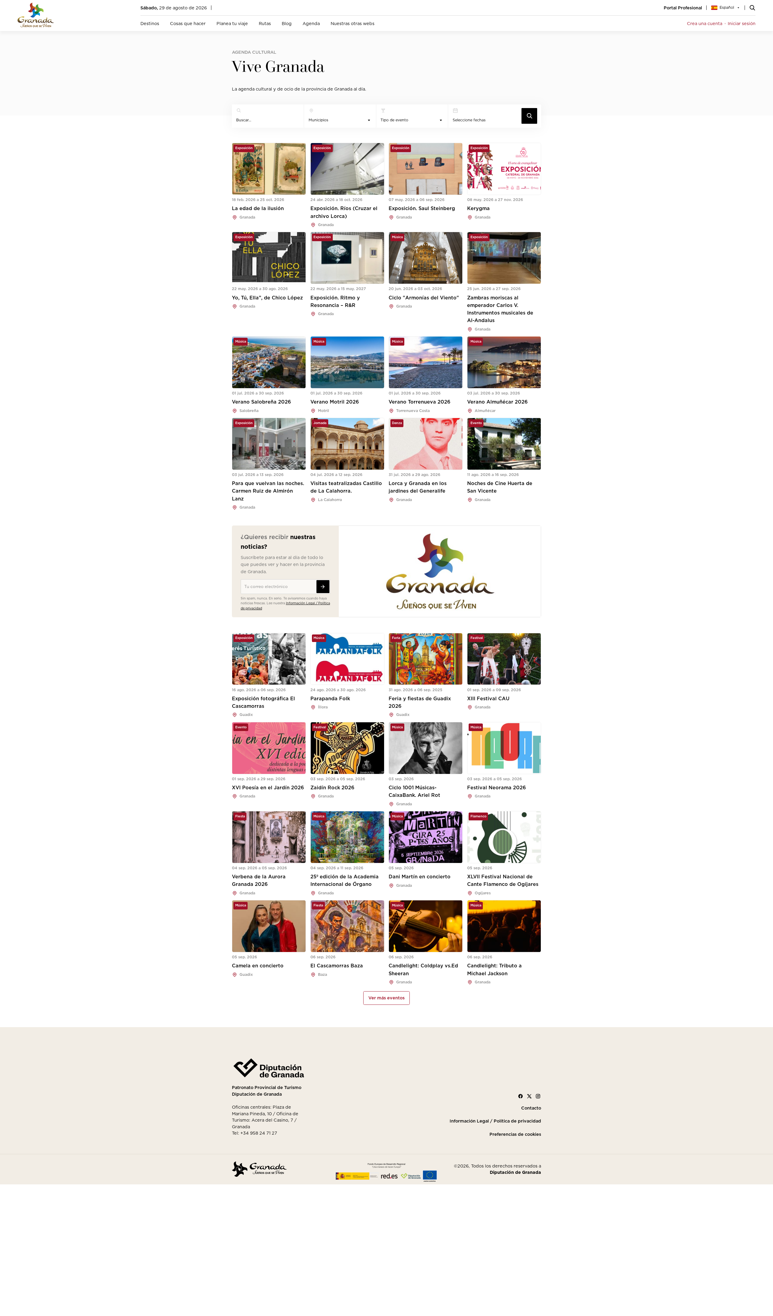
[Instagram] (538, 1096)
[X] (529, 1096)
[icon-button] (529, 116)
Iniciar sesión (741, 23)
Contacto (531, 1108)
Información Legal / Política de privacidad (495, 1121)
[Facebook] (520, 1096)
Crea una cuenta (704, 23)
